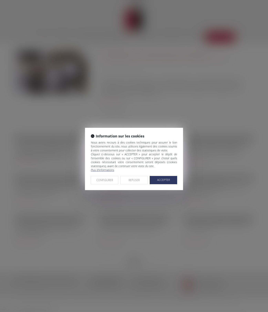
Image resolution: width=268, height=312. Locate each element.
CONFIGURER (104, 180)
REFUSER (134, 180)
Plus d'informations (102, 170)
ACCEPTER (163, 180)
